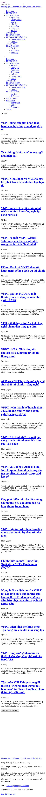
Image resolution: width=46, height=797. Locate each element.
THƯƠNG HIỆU (13, 35)
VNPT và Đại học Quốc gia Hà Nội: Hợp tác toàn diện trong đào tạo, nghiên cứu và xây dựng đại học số (21, 471)
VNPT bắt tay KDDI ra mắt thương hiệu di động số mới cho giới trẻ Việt (20, 297)
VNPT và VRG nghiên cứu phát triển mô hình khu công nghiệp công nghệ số (21, 211)
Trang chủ (10, 11)
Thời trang (15, 50)
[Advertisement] (23, 734)
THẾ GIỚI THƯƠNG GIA (17, 37)
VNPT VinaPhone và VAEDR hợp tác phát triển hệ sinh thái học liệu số (22, 182)
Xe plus (14, 31)
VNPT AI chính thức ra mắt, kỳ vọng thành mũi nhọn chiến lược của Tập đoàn (21, 440)
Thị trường (15, 26)
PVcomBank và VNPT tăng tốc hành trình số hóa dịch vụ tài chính (23, 269)
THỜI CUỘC (11, 13)
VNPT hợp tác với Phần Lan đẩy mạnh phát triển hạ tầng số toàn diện (21, 532)
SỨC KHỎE (11, 44)
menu (3, 2)
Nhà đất (14, 24)
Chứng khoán (16, 20)
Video (13, 105)
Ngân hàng (15, 17)
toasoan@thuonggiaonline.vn (18, 786)
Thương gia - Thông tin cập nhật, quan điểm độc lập (21, 7)
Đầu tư (13, 22)
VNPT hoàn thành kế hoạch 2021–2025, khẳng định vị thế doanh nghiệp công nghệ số (22, 411)
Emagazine (15, 107)
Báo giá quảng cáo (8, 794)
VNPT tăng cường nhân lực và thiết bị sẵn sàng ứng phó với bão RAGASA (21, 656)
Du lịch (14, 48)
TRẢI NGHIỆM (12, 46)
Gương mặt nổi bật (18, 39)
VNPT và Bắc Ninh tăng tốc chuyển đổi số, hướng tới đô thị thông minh (20, 353)
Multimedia (10, 101)
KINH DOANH (12, 15)
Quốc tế (14, 42)
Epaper (8, 109)
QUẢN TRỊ (10, 33)
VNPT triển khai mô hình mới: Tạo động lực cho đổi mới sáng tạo (22, 628)
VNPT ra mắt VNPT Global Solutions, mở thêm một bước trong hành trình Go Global (19, 241)
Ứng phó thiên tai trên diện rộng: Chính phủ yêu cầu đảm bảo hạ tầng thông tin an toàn (22, 503)
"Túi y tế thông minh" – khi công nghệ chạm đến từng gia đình (22, 325)
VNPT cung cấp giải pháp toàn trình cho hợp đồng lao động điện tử (21, 126)
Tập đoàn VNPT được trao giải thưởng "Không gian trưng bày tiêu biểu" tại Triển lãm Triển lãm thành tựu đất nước (22, 687)
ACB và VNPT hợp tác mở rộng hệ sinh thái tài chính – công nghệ (23, 383)
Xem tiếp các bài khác (10, 710)
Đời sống (14, 53)
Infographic (15, 103)
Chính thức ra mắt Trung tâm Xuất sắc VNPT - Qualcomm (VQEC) (19, 564)
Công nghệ (15, 28)
